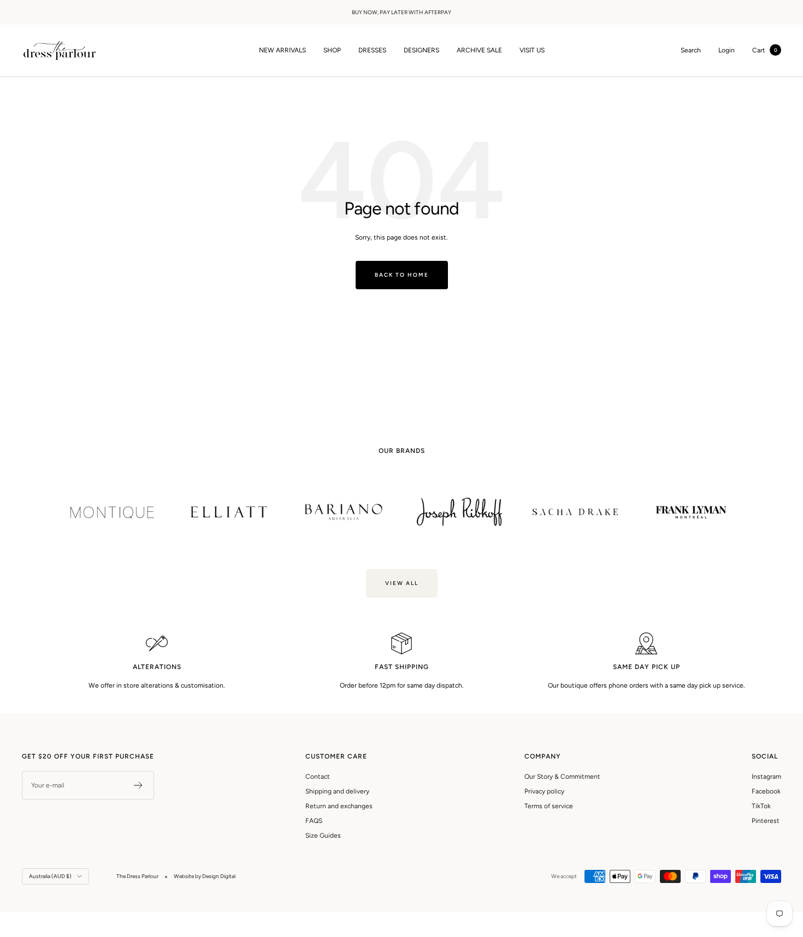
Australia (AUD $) (50, 876)
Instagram (766, 776)
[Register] (138, 785)
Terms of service (548, 806)
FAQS (313, 821)
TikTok (761, 806)
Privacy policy (544, 791)
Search (691, 50)
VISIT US (532, 50)
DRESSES (372, 50)
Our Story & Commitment (562, 776)
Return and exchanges (339, 806)
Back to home (402, 274)
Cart (764, 50)
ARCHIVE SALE (479, 50)
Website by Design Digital (204, 876)
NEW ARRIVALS (282, 50)
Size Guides (323, 835)
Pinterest (766, 821)
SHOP (332, 50)
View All (401, 583)
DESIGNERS (421, 50)
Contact (317, 776)
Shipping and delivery (337, 791)
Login (726, 50)
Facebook (766, 791)
